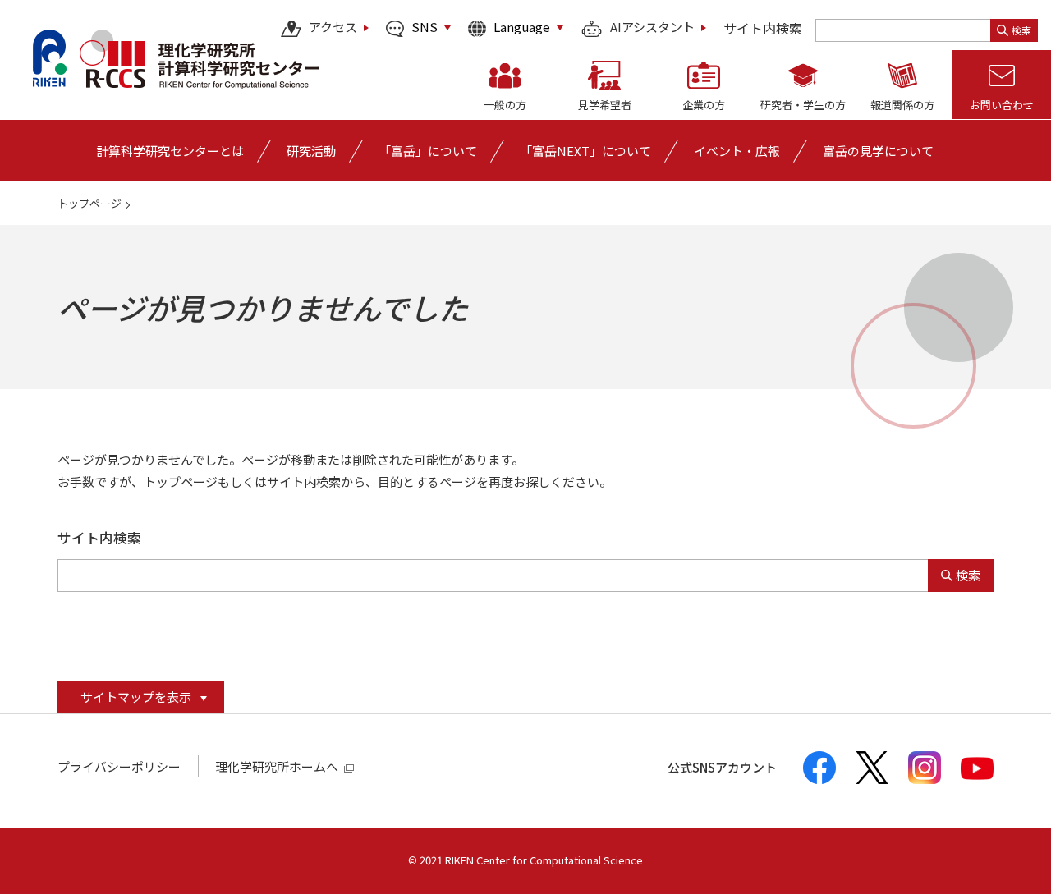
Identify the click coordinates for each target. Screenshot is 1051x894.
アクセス (333, 28)
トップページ (89, 203)
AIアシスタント (652, 28)
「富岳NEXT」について (585, 150)
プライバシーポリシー (119, 766)
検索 (1021, 30)
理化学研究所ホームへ (276, 766)
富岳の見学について (878, 150)
